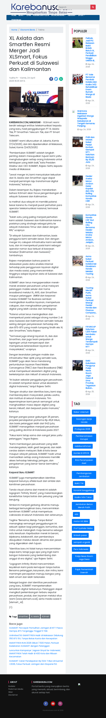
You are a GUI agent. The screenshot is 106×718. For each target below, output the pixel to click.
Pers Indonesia (81, 549)
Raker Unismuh (81, 412)
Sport (81, 15)
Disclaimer (13, 695)
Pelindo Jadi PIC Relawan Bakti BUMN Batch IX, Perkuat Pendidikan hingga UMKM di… (91, 49)
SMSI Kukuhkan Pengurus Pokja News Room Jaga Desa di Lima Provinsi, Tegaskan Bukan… (91, 374)
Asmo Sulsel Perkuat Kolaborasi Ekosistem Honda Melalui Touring (91, 265)
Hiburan (71, 15)
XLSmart (45, 616)
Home (14, 15)
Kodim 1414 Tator (83, 497)
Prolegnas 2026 (82, 429)
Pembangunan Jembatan (84, 475)
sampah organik (82, 542)
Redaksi (11, 686)
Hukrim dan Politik (41, 15)
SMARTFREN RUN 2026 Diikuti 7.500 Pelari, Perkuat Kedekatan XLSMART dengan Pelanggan (34, 644)
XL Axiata (35, 616)
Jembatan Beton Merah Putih (84, 506)
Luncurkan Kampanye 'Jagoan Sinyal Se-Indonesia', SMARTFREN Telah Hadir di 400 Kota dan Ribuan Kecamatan (35, 653)
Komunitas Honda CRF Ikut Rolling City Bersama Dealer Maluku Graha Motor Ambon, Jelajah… (91, 229)
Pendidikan (16, 20)
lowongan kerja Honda (84, 421)
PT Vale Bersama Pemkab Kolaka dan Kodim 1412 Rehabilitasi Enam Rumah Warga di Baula (91, 85)
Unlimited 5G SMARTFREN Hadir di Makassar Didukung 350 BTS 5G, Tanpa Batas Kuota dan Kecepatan (36, 637)
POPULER (80, 31)
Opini (28, 15)
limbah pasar (80, 535)
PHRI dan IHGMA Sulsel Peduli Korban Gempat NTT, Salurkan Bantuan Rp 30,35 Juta (90, 150)
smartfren (23, 616)
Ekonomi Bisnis (58, 15)
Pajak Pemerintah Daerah (84, 571)
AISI (76, 514)
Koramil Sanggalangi (84, 490)
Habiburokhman (83, 446)
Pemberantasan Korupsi (84, 438)
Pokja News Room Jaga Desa (84, 558)
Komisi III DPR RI (81, 453)
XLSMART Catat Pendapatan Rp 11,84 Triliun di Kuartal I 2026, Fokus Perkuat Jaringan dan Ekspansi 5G (36, 662)
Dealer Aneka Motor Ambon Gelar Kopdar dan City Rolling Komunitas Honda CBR (91, 188)
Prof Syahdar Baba (83, 528)
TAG (77, 404)
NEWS (20, 15)
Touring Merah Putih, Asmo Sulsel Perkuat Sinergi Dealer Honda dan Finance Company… (91, 300)
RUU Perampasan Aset (84, 462)
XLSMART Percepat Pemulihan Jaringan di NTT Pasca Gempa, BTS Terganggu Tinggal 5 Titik (36, 629)
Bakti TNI (79, 483)
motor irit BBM (81, 521)
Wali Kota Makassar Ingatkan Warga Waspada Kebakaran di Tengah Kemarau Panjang (86, 118)
